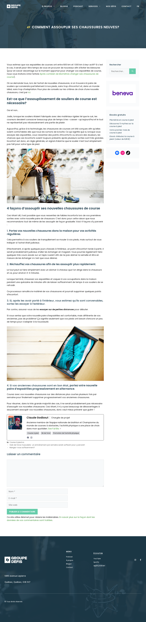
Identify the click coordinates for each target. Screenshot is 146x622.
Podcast (78, 6)
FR (138, 6)
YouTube (97, 558)
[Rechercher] (132, 71)
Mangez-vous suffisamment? (22, 447)
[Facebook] (28, 437)
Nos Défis (111, 6)
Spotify (96, 562)
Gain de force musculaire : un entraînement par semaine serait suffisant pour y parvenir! (47, 445)
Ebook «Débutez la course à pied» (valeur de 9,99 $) (122, 137)
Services (93, 6)
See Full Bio (53, 428)
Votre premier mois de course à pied (120, 131)
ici (29, 92)
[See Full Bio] (60, 428)
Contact (126, 6)
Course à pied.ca (17, 442)
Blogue (64, 6)
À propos (47, 6)
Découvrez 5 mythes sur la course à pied (121, 125)
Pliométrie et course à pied (122, 120)
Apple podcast (99, 566)
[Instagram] (31, 437)
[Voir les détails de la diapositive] (123, 93)
